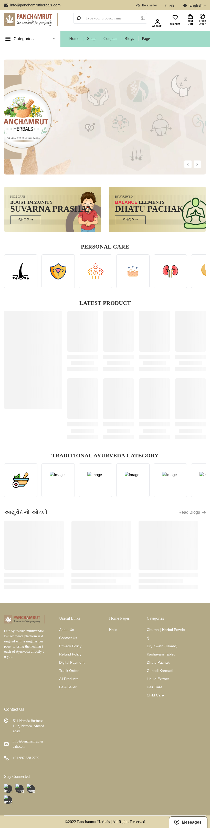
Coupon (110, 38)
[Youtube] (8, 789)
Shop (91, 38)
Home (74, 38)
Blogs (129, 38)
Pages (146, 38)
